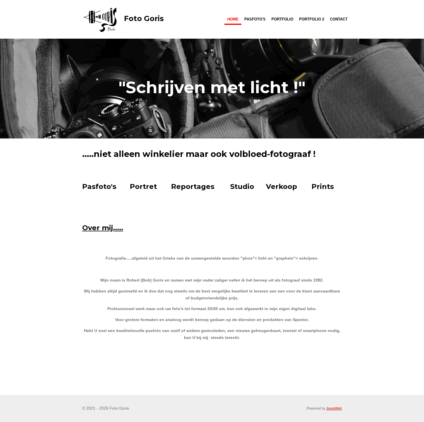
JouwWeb (334, 408)
